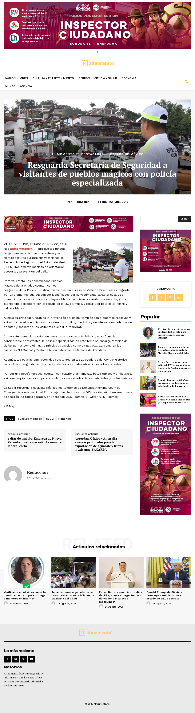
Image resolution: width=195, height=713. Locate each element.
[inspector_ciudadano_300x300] (165, 270)
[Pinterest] (170, 297)
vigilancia (64, 418)
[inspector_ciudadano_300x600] (165, 514)
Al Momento (63, 154)
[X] (161, 297)
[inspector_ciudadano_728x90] (68, 230)
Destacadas (92, 154)
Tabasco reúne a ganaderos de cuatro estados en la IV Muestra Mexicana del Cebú (173, 350)
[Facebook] (152, 297)
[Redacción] (13, 475)
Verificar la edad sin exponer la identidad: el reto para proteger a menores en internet (174, 333)
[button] (170, 82)
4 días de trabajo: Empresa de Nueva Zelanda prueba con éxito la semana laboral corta (35, 442)
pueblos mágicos (30, 418)
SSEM (50, 418)
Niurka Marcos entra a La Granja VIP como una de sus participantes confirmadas (174, 399)
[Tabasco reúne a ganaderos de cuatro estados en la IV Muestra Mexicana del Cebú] (148, 350)
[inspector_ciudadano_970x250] (97, 25)
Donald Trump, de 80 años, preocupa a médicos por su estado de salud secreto (173, 383)
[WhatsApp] (179, 297)
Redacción (82, 202)
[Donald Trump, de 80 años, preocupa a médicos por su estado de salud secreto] (148, 383)
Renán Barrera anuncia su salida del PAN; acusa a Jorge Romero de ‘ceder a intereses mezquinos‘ (174, 366)
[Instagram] (15, 659)
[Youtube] (31, 659)
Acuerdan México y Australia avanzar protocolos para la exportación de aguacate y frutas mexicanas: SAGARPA (99, 444)
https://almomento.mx (41, 478)
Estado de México (127, 154)
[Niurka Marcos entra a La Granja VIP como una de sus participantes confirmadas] (148, 399)
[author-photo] (6, 603)
